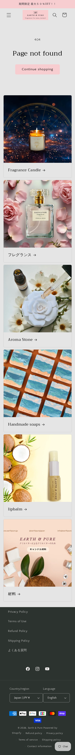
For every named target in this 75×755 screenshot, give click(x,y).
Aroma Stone (20, 339)
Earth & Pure (35, 728)
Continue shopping (37, 69)
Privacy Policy (18, 611)
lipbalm (15, 509)
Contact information (39, 746)
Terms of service (28, 740)
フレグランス (20, 255)
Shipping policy (51, 740)
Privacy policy (54, 733)
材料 (12, 594)
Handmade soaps (24, 424)
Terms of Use (17, 621)
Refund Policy (18, 631)
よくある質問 (17, 650)
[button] (9, 15)
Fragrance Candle (24, 170)
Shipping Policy (19, 640)
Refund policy (34, 733)
